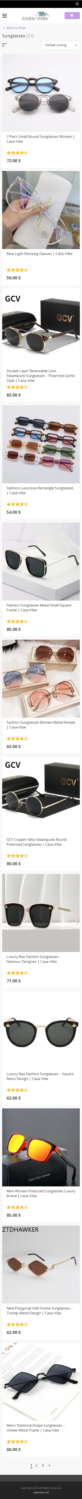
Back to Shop (16, 28)
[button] (61, 45)
